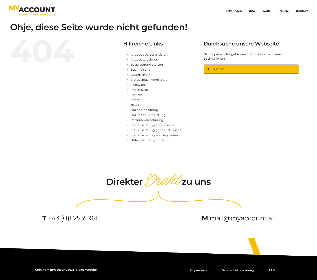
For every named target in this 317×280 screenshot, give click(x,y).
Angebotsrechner (144, 59)
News (135, 105)
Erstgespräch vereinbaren (150, 79)
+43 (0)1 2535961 (73, 218)
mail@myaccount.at (242, 218)
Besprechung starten (147, 64)
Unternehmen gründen (149, 140)
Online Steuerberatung (148, 115)
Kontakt (137, 100)
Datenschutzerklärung (238, 270)
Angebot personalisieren (149, 54)
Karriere (136, 95)
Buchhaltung (141, 69)
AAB (271, 270)
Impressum (139, 89)
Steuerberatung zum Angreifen (154, 135)
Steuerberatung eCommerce (153, 125)
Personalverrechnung (147, 120)
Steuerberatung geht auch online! (156, 130)
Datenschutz (140, 74)
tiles (81, 269)
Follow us (138, 85)
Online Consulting (144, 110)
